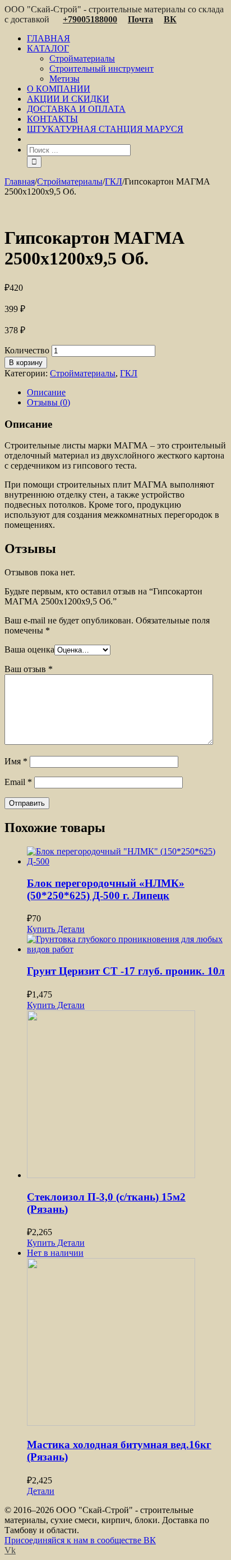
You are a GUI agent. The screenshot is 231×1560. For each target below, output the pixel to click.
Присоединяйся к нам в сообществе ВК (80, 1540)
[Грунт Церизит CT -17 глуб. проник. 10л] (127, 944)
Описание (46, 392)
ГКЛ (128, 373)
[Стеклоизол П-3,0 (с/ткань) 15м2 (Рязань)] (127, 1095)
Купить (41, 929)
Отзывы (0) (48, 402)
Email (18, 782)
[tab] (127, 392)
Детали (70, 929)
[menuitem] (127, 39)
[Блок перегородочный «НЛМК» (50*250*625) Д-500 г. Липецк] (127, 857)
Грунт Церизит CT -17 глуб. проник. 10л (126, 971)
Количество (26, 350)
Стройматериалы (83, 373)
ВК (170, 19)
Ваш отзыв (28, 669)
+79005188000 (90, 19)
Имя (15, 761)
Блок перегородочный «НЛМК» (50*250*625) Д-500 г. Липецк (105, 889)
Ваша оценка (29, 649)
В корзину (26, 362)
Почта (140, 19)
